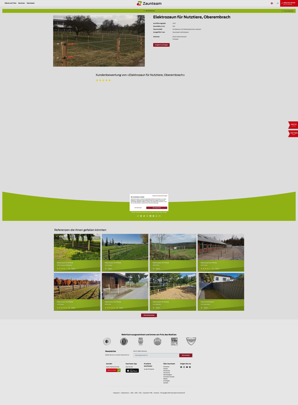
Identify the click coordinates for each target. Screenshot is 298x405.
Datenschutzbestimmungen (159, 195)
